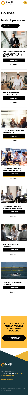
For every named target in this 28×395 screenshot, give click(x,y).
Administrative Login (7, 380)
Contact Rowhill (10, 26)
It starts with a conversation (14, 337)
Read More (14, 64)
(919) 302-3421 (9, 373)
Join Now (14, 60)
